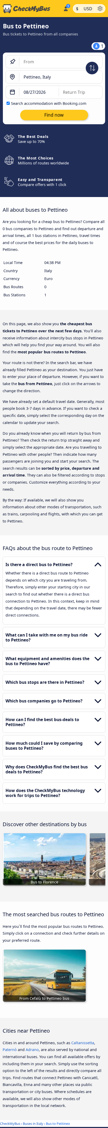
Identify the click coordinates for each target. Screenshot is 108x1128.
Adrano (32, 1049)
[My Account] (65, 8)
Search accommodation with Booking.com (48, 103)
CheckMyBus (10, 1123)
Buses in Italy (33, 1123)
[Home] (30, 9)
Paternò (10, 1049)
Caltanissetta (82, 1042)
